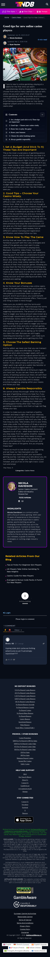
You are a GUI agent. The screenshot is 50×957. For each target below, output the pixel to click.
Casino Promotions (25, 738)
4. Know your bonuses (17, 132)
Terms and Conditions (25, 923)
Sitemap (25, 791)
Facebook (25, 807)
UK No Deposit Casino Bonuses (25, 702)
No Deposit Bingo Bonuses (25, 713)
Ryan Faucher (15, 44)
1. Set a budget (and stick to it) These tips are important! (24, 121)
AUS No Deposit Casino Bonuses (25, 693)
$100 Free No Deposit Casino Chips (25, 744)
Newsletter (25, 805)
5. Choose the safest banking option (22, 136)
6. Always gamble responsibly (19, 139)
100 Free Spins (25, 755)
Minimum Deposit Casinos (25, 758)
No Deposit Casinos (25, 710)
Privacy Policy (25, 926)
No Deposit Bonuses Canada (25, 707)
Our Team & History (25, 777)
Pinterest (25, 813)
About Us (25, 780)
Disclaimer (25, 932)
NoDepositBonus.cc (38, 829)
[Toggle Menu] (3, 4)
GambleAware (25, 786)
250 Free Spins (25, 752)
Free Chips (28, 11)
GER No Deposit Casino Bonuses (25, 699)
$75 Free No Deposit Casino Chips (25, 747)
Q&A (25, 774)
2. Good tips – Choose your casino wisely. (24, 125)
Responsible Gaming (25, 916)
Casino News (29, 470)
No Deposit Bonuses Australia (25, 704)
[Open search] (47, 4)
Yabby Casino (25, 764)
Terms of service (25, 920)
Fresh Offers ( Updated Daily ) (25, 728)
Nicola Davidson (16, 38)
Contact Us (25, 783)
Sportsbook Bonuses (25, 722)
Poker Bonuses (25, 725)
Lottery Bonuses (25, 719)
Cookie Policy (25, 929)
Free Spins (11, 11)
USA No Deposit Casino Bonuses (25, 690)
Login (7, 613)
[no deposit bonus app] (25, 824)
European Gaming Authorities (25, 913)
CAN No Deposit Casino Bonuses (25, 696)
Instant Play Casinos (25, 761)
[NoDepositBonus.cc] (25, 4)
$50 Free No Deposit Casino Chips (25, 749)
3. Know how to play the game (20, 129)
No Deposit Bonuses (25, 716)
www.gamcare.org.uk (25, 789)
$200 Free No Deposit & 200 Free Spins (25, 741)
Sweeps (44, 11)
